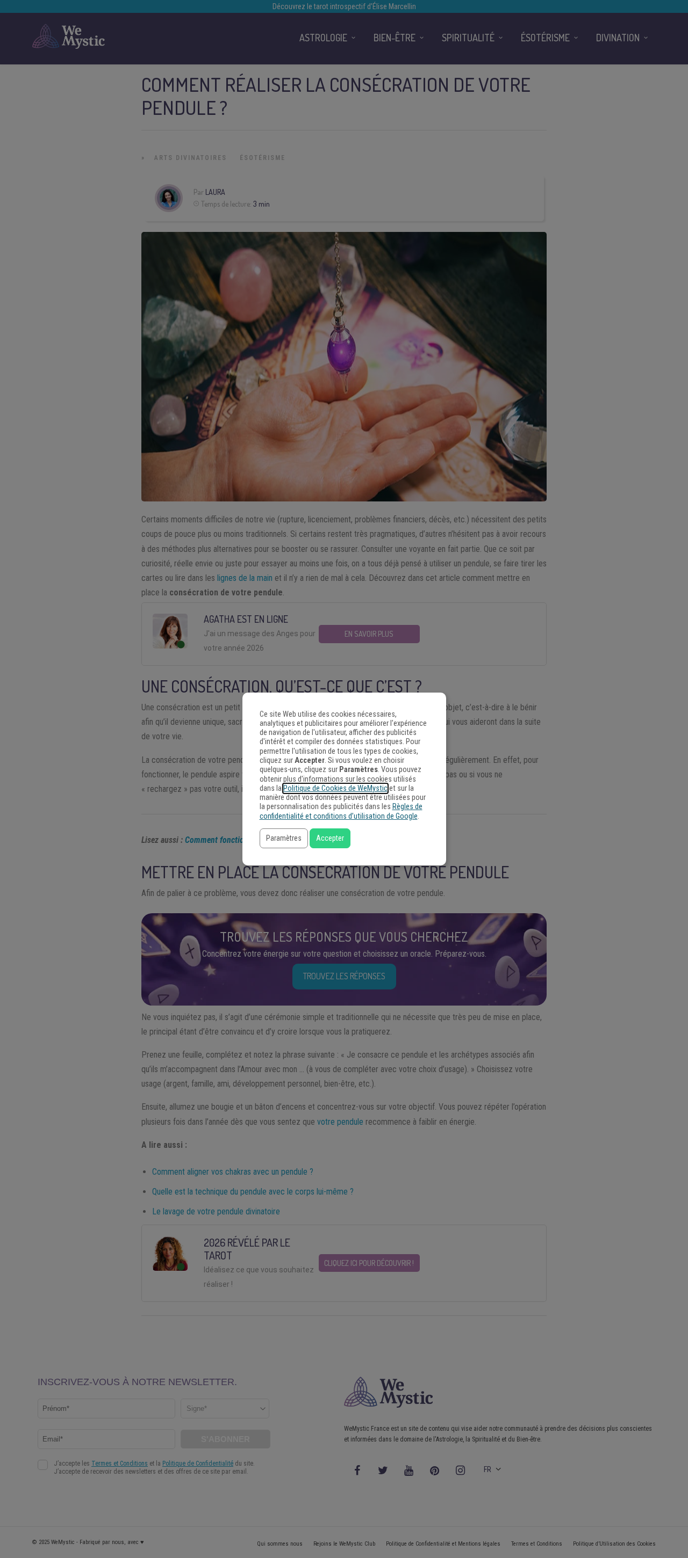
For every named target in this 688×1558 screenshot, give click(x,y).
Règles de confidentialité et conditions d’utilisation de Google (341, 811)
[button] (284, 838)
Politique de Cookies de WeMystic (335, 788)
